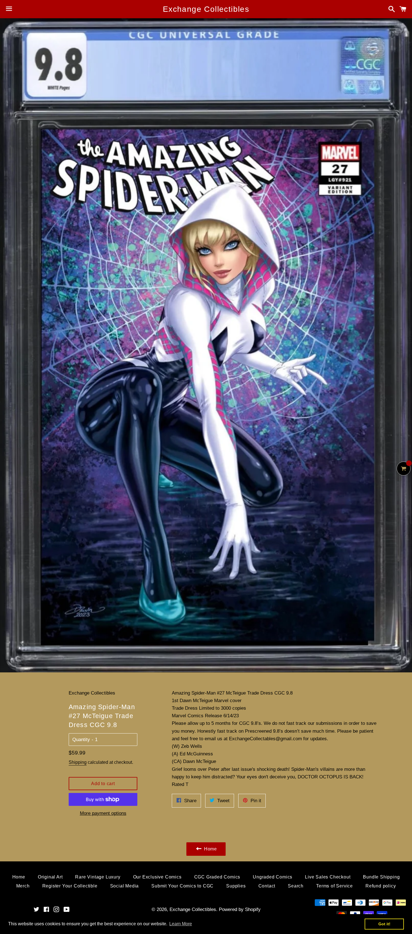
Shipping (78, 762)
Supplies (236, 886)
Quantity (81, 739)
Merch (23, 886)
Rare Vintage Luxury (97, 877)
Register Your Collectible (70, 886)
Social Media (124, 886)
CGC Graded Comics (217, 877)
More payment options (103, 813)
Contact (267, 886)
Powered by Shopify (240, 909)
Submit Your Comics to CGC (182, 886)
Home (18, 877)
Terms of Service (334, 886)
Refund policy (380, 886)
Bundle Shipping (381, 877)
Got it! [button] (384, 924)
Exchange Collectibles (206, 9)
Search (296, 886)
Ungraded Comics (272, 877)
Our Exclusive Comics (157, 877)
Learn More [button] (180, 923)
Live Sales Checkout (327, 877)
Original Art (50, 877)
